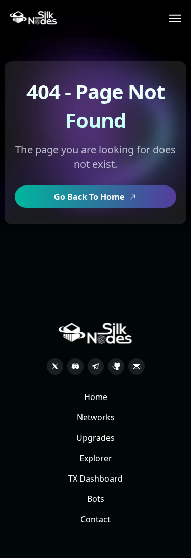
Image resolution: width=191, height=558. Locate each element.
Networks (96, 417)
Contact (95, 519)
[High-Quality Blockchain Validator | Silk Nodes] (33, 18)
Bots (95, 498)
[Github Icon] (116, 366)
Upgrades (95, 437)
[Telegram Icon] (96, 366)
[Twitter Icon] (55, 366)
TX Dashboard (95, 478)
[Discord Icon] (75, 366)
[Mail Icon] (136, 366)
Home (95, 397)
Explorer (95, 458)
